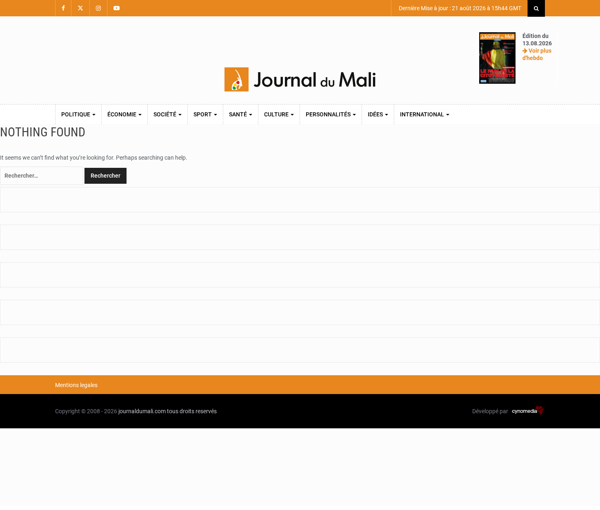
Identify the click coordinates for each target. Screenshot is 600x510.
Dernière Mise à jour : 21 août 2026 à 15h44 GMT (459, 8)
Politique (76, 114)
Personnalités (329, 114)
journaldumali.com (142, 411)
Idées (376, 114)
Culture (277, 114)
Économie (122, 114)
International (422, 114)
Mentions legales (76, 385)
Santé (238, 114)
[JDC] (300, 79)
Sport (203, 114)
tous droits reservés (192, 411)
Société (165, 114)
